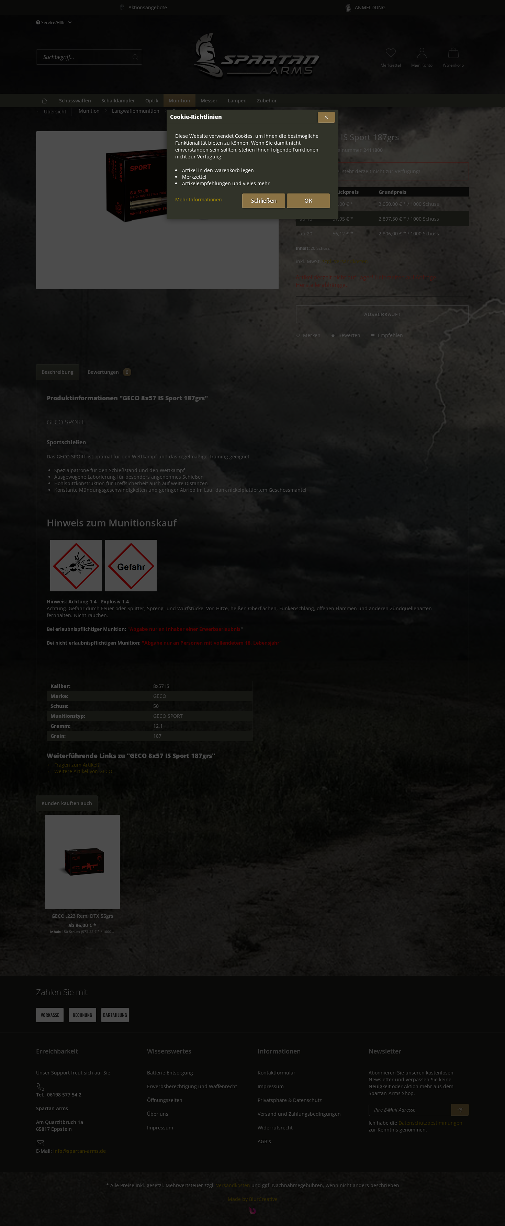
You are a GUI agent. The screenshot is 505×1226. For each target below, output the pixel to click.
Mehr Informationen (198, 199)
